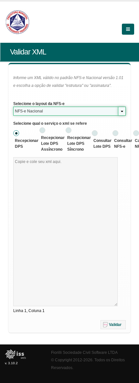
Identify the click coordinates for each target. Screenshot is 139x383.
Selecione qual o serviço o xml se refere (50, 123)
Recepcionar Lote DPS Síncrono (79, 143)
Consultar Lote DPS (102, 143)
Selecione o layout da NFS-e (39, 103)
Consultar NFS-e (123, 143)
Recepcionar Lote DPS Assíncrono (53, 143)
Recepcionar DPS (26, 143)
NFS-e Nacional (29, 111)
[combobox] (69, 111)
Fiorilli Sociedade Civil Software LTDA (84, 352)
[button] (113, 324)
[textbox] (65, 231)
